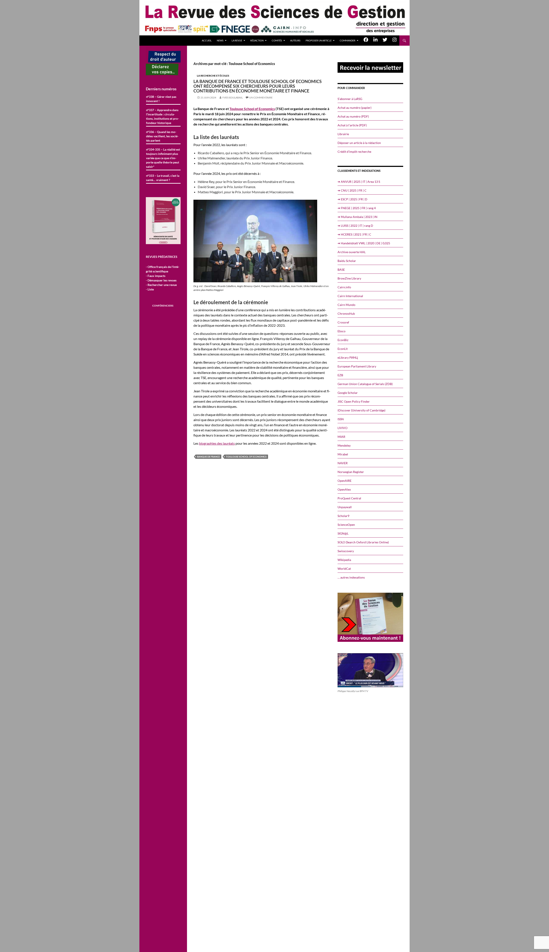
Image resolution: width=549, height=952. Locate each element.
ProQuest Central (349, 498)
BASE (341, 269)
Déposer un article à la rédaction (359, 143)
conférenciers (162, 305)
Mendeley (344, 445)
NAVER (343, 463)
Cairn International (350, 296)
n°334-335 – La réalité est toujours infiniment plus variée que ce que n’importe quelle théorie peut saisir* (163, 158)
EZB (340, 375)
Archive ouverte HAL (352, 252)
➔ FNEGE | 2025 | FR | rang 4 (357, 208)
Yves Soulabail (232, 97)
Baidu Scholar (347, 261)
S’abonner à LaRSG (350, 99)
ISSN (341, 419)
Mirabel (343, 454)
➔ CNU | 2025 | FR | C (352, 190)
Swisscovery (346, 551)
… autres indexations (351, 577)
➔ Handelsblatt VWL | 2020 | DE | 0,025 (364, 243)
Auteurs (295, 40)
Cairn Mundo (346, 305)
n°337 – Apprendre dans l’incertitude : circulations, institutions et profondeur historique (162, 116)
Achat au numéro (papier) (354, 107)
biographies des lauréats (217, 443)
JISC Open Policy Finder (354, 401)
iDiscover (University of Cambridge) (361, 410)
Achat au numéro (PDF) (353, 116)
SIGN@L (343, 533)
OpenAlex (344, 489)
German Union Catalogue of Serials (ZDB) (365, 384)
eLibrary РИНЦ (348, 357)
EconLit (343, 349)
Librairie (343, 134)
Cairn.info (344, 287)
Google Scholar (348, 392)
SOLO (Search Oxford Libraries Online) (363, 542)
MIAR (341, 436)
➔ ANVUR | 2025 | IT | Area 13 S (359, 181)
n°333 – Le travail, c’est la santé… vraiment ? (162, 178)
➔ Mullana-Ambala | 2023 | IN (357, 217)
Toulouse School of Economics (252, 109)
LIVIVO (342, 428)
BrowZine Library (349, 278)
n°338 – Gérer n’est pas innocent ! (161, 99)
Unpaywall (345, 507)
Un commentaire (261, 97)
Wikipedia (344, 560)
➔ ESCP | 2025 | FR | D (352, 199)
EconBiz (343, 340)
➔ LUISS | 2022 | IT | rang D (355, 225)
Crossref (343, 322)
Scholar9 (343, 516)
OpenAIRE (344, 480)
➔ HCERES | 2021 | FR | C (354, 234)
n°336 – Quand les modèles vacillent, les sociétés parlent (162, 136)
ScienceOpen (346, 524)
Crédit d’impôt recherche (354, 151)
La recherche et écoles (213, 75)
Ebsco (341, 331)
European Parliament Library (357, 366)
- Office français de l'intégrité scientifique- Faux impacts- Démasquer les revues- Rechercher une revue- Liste (162, 278)
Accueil (207, 40)
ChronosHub (346, 313)
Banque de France (208, 456)
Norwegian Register (351, 472)
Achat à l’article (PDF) (352, 125)
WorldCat (344, 568)
